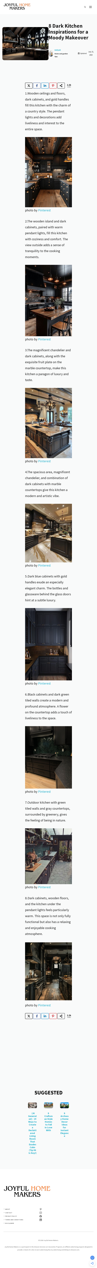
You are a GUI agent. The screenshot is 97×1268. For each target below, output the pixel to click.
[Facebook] (37, 86)
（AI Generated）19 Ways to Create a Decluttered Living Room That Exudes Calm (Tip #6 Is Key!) (32, 1133)
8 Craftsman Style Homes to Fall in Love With (48, 1122)
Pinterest (44, 210)
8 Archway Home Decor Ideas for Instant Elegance (64, 1124)
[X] (29, 86)
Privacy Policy (11, 1216)
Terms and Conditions (14, 1220)
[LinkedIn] (45, 86)
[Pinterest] (53, 86)
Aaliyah (58, 50)
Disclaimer (9, 1223)
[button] (85, 7)
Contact (8, 1213)
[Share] (61, 86)
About (7, 1209)
